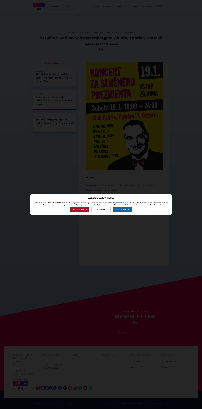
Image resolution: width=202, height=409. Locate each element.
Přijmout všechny (122, 209)
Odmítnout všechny (80, 209)
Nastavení (101, 209)
